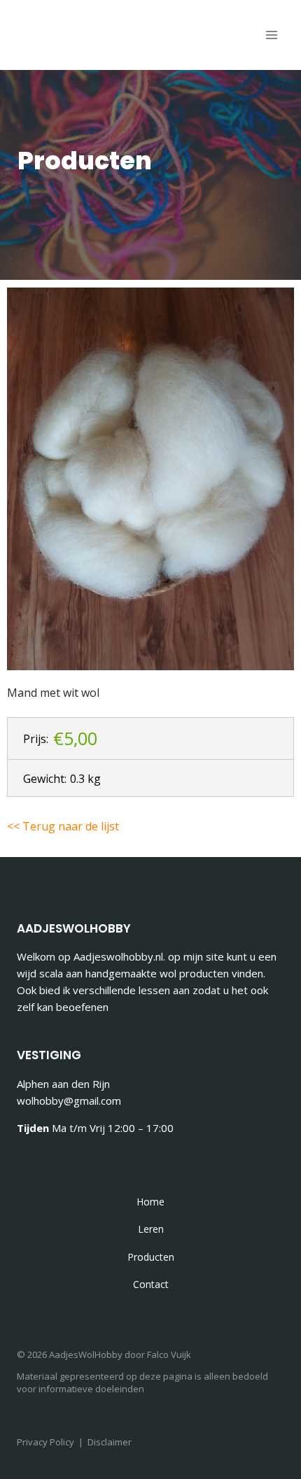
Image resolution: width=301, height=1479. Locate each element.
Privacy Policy (45, 1442)
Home (150, 1201)
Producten (150, 1257)
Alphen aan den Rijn (63, 1084)
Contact (151, 1284)
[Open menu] (271, 34)
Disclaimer (110, 1442)
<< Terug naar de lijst (63, 826)
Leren (151, 1229)
